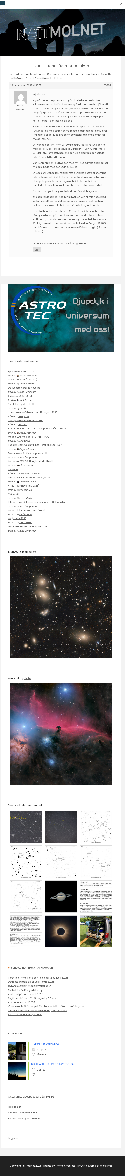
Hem (11, 74)
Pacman (13, 469)
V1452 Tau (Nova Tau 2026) (23, 485)
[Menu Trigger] (2, 3)
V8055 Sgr (13, 494)
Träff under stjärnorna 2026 (45, 1043)
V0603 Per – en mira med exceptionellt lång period (37, 428)
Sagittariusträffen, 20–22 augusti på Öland (32, 998)
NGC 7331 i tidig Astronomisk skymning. (30, 477)
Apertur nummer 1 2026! (21, 1002)
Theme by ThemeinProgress (59, 1165)
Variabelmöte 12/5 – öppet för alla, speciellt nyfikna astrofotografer (46, 1006)
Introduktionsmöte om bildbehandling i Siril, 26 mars (37, 1010)
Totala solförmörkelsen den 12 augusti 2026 (32, 412)
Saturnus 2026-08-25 (20, 396)
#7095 (107, 84)
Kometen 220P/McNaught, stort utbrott (30, 461)
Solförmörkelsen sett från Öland (26, 510)
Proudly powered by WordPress (94, 1165)
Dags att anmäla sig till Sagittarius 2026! (31, 981)
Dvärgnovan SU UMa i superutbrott (27, 453)
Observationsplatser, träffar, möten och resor (73, 74)
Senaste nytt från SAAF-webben (32, 967)
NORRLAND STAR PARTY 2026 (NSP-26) (52, 1064)
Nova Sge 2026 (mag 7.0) (22, 379)
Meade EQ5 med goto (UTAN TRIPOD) (29, 436)
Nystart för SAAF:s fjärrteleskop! (25, 990)
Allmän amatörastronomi (30, 74)
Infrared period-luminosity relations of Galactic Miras (38, 502)
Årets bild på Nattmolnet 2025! (25, 994)
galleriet (33, 551)
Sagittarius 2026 (17, 518)
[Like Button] (37, 249)
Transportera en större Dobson (25, 420)
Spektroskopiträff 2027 (21, 371)
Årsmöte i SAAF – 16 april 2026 (25, 1014)
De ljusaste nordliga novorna (24, 387)
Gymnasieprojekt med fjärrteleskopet (29, 985)
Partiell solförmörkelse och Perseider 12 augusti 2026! (38, 977)
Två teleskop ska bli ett (21, 404)
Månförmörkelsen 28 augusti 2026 (27, 526)
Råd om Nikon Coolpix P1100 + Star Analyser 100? (35, 445)
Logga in (13, 1138)
